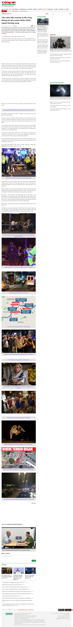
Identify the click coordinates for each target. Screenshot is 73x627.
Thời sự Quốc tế (15, 11)
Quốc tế (45, 9)
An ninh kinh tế (23, 9)
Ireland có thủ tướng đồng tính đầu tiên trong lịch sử (29, 577)
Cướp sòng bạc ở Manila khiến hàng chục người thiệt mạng (14, 589)
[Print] (35, 26)
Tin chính (6, 9)
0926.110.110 (24, 609)
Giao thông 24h (15, 9)
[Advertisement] (46, 4)
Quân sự (9, 11)
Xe (64, 9)
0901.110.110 (30, 609)
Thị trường (29, 9)
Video (67, 9)
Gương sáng (50, 9)
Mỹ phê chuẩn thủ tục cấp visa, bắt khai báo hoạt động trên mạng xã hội (17, 600)
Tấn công (15, 524)
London (14, 65)
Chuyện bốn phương (23, 11)
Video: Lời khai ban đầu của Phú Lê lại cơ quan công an (16, 550)
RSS (47, 13)
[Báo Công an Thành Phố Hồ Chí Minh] (3, 9)
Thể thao (40, 9)
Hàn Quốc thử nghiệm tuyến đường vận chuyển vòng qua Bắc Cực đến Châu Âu (42, 46)
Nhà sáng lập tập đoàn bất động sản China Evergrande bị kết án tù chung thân (42, 41)
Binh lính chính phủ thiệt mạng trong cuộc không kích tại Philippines (16, 598)
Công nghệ (60, 9)
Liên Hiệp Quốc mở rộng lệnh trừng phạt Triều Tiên (12, 582)
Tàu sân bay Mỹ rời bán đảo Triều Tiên (10, 595)
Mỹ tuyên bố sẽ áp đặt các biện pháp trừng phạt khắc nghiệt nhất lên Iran (42, 52)
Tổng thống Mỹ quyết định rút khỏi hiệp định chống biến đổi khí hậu (16, 593)
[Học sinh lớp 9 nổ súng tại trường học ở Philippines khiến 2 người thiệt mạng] (43, 21)
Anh (13, 38)
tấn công (4, 40)
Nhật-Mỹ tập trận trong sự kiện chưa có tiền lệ (11, 584)
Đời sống (35, 9)
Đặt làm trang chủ (7, 609)
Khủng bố (20, 524)
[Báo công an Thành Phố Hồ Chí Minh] (9, 3)
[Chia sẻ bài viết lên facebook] (32, 26)
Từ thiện (56, 9)
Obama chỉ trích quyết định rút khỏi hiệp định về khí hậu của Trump (16, 591)
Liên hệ (15, 609)
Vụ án (10, 9)
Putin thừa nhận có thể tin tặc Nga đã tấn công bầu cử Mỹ (14, 587)
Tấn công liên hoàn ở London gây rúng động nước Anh (13, 36)
